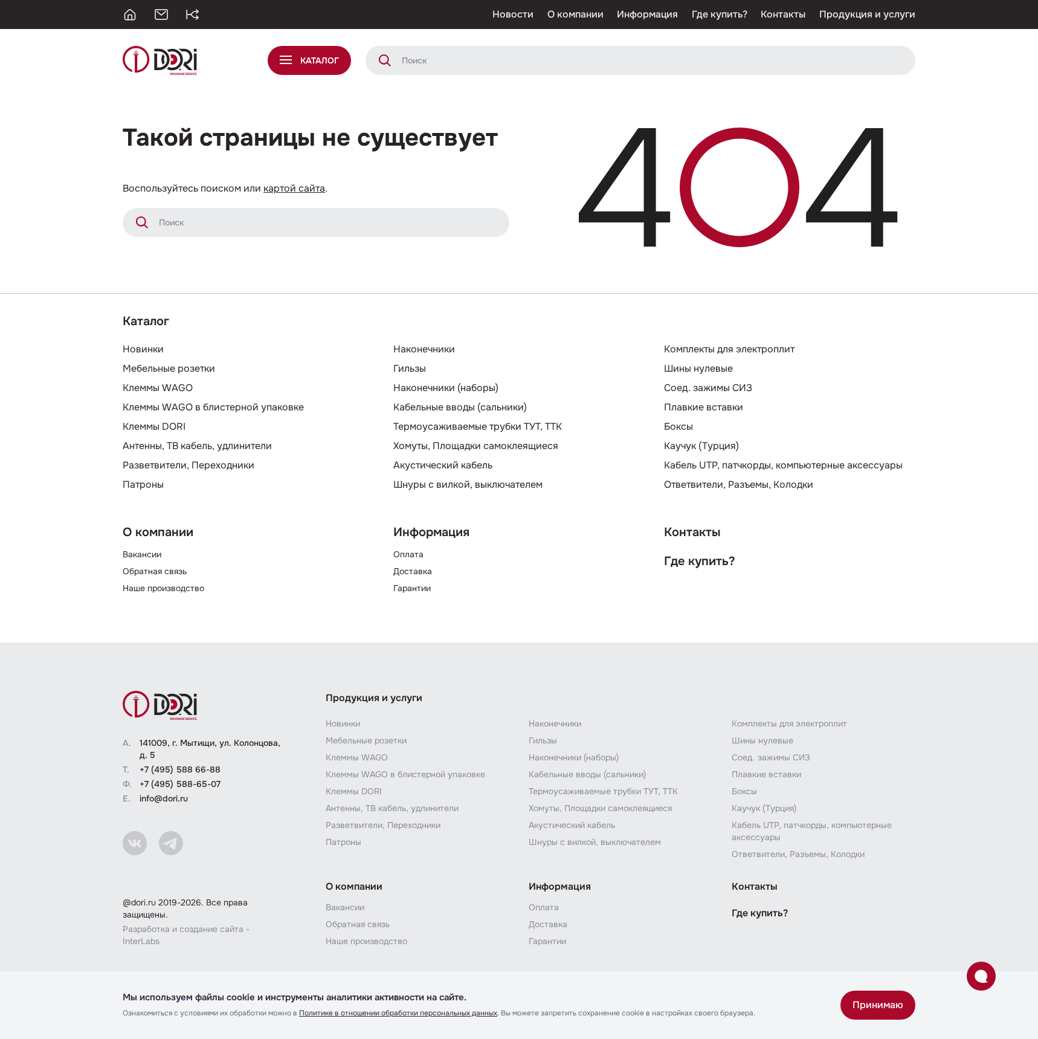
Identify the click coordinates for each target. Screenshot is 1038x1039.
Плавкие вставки (703, 407)
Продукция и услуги (867, 14)
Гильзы (409, 368)
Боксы (678, 426)
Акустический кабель (442, 465)
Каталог (146, 321)
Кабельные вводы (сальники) (460, 407)
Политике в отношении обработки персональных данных (398, 1013)
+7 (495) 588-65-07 (180, 783)
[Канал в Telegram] (171, 843)
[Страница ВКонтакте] (135, 843)
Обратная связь (155, 571)
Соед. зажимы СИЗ (708, 387)
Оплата (408, 554)
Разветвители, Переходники (188, 465)
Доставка (412, 571)
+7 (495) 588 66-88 (180, 769)
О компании (575, 14)
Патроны (143, 484)
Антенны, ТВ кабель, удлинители (197, 445)
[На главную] (130, 14)
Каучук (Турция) (701, 445)
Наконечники (424, 349)
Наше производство (163, 588)
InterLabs (141, 941)
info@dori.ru (164, 798)
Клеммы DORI (154, 426)
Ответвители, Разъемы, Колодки (738, 484)
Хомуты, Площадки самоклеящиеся (475, 445)
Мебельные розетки (169, 368)
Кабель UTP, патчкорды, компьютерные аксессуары (783, 465)
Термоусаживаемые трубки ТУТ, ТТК (477, 426)
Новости (513, 14)
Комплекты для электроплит (729, 349)
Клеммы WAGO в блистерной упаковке (213, 407)
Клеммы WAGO (158, 387)
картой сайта (294, 188)
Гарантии (412, 588)
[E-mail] (161, 14)
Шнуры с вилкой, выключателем (468, 484)
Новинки (143, 349)
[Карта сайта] (192, 14)
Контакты (783, 14)
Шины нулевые (698, 368)
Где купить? (719, 14)
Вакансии (142, 554)
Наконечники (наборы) (445, 387)
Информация (647, 14)
